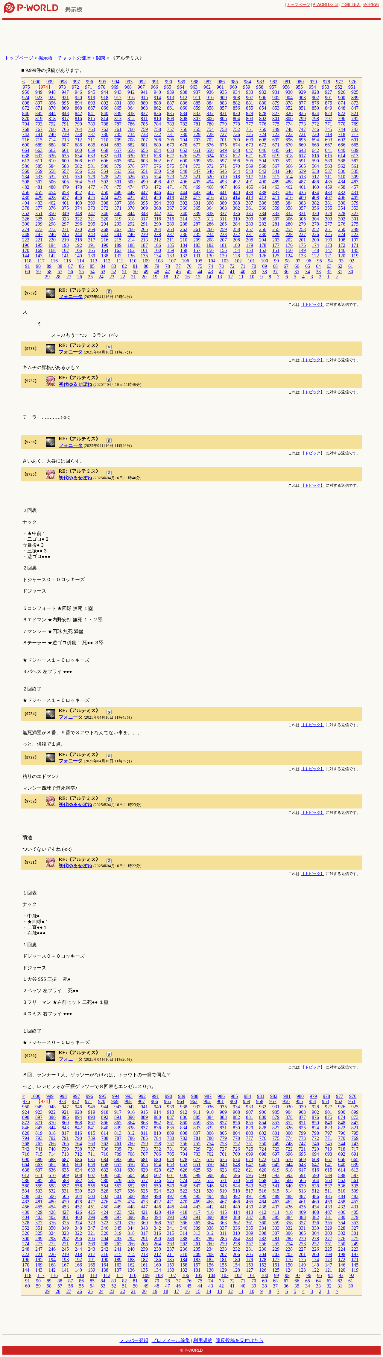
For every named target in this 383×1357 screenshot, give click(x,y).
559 (38, 171)
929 (302, 92)
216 (104, 239)
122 (315, 255)
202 (289, 239)
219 (65, 239)
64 (318, 266)
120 (341, 255)
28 (58, 276)
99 (276, 260)
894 (78, 102)
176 (289, 245)
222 (25, 239)
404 (25, 202)
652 (183, 150)
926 (341, 92)
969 (114, 87)
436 (289, 192)
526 (131, 176)
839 (117, 113)
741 (38, 134)
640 (341, 150)
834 (183, 113)
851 (302, 108)
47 (167, 271)
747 (302, 129)
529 (91, 176)
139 (91, 255)
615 (328, 155)
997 (76, 81)
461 (302, 187)
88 (59, 266)
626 (183, 155)
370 (131, 208)
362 (236, 208)
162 (131, 250)
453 (65, 192)
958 (259, 87)
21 (133, 276)
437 (275, 192)
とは (325, 4)
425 (91, 197)
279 (302, 223)
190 (104, 245)
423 (117, 197)
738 (78, 134)
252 (315, 229)
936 (210, 92)
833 (196, 113)
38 (264, 271)
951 (351, 87)
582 (78, 166)
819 (38, 118)
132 (183, 255)
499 (144, 181)
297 (65, 223)
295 (91, 223)
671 (275, 144)
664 (25, 150)
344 (131, 213)
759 (144, 129)
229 (275, 234)
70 (253, 266)
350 (52, 213)
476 (104, 187)
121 (328, 255)
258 (236, 229)
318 (131, 218)
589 (328, 160)
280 (289, 223)
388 (236, 202)
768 (25, 129)
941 (144, 92)
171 (354, 245)
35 (296, 271)
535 (354, 171)
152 (262, 250)
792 (52, 123)
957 (272, 87)
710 (104, 139)
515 (275, 176)
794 (25, 123)
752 (236, 129)
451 (91, 192)
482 (25, 187)
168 (52, 250)
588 (341, 160)
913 (170, 97)
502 (104, 181)
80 (146, 266)
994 (115, 81)
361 (249, 208)
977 (339, 81)
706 (157, 139)
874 (341, 102)
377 (38, 208)
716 (25, 139)
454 (52, 192)
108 (159, 260)
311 (223, 218)
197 (354, 239)
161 (144, 250)
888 (157, 102)
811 (144, 118)
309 (249, 218)
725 (249, 134)
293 (117, 223)
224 (341, 234)
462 (289, 187)
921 (65, 97)
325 (38, 218)
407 (328, 197)
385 (275, 202)
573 (196, 166)
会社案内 (371, 4)
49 (146, 271)
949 (38, 92)
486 (315, 181)
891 (117, 102)
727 (223, 134)
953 (325, 87)
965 (167, 87)
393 (170, 202)
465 (249, 187)
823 (328, 113)
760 (131, 129)
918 (104, 97)
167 (65, 250)
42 (221, 271)
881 (249, 102)
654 (157, 150)
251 (328, 229)
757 (170, 129)
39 (253, 271)
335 (249, 213)
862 (157, 108)
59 (38, 271)
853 (275, 108)
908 (236, 97)
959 (246, 87)
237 (170, 234)
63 (329, 266)
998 (63, 81)
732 (157, 134)
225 (328, 234)
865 (117, 108)
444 (183, 192)
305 (302, 218)
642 (315, 150)
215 (117, 239)
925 (354, 92)
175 (302, 245)
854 (262, 108)
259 (223, 229)
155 (223, 250)
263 (170, 229)
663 (38, 150)
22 (122, 276)
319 (117, 218)
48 (156, 271)
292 (131, 223)
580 (104, 166)
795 (354, 118)
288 (183, 223)
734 (131, 134)
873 (354, 102)
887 (170, 102)
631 (117, 155)
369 (144, 208)
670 (289, 144)
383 (302, 202)
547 (196, 171)
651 (196, 150)
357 (302, 208)
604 (131, 160)
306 (289, 218)
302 (341, 218)
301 (354, 218)
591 (302, 160)
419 (170, 197)
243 (91, 234)
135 (144, 255)
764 (78, 129)
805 (223, 118)
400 (78, 202)
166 (78, 250)
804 (236, 118)
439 (249, 192)
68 (275, 266)
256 (262, 229)
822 (341, 113)
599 (196, 160)
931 (275, 92)
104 (211, 260)
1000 (35, 81)
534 (25, 176)
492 (236, 181)
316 (157, 218)
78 (167, 266)
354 (341, 208)
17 (176, 276)
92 (351, 260)
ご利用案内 (351, 4)
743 (354, 129)
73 (221, 266)
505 (65, 181)
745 (328, 129)
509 (354, 176)
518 (236, 176)
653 (170, 150)
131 (196, 255)
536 (341, 171)
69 (264, 266)
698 (262, 139)
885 (196, 102)
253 (302, 229)
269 (91, 229)
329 (328, 213)
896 (52, 102)
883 (223, 102)
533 (38, 176)
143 (38, 255)
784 (157, 123)
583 (65, 166)
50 (135, 271)
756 (183, 129)
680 (157, 144)
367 (170, 208)
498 (157, 181)
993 (129, 81)
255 (275, 229)
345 (117, 213)
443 (196, 192)
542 (262, 171)
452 (78, 192)
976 (352, 81)
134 (157, 255)
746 (315, 129)
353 (354, 208)
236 (183, 234)
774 (289, 123)
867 (91, 108)
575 (170, 166)
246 (52, 234)
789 (91, 123)
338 (210, 213)
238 (157, 234)
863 (144, 108)
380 (341, 202)
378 (25, 208)
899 (354, 97)
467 (223, 187)
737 (91, 134)
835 (170, 113)
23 (112, 276)
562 (341, 166)
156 (210, 250)
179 (249, 245)
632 (104, 155)
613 (354, 155)
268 (104, 229)
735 (117, 134)
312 (210, 218)
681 (144, 144)
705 (170, 139)
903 (302, 97)
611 (38, 160)
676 (210, 144)
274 (25, 229)
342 (157, 213)
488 (289, 181)
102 (238, 260)
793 (38, 123)
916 (131, 97)
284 (236, 223)
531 (65, 176)
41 (232, 271)
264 (157, 229)
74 (210, 266)
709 (117, 139)
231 (249, 234)
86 (81, 266)
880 (262, 102)
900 (341, 97)
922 (52, 97)
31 (340, 271)
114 (80, 260)
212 (157, 239)
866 (104, 108)
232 (236, 234)
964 (180, 87)
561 (354, 166)
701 (223, 139)
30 (350, 271)
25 (90, 276)
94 (330, 260)
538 (315, 171)
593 (275, 160)
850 (315, 108)
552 (131, 171)
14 (208, 276)
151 (275, 250)
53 (103, 271)
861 (170, 108)
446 (157, 192)
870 (52, 108)
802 (262, 118)
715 (38, 139)
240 (131, 234)
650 (210, 150)
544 (236, 171)
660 (78, 150)
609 (65, 160)
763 (91, 129)
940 (157, 92)
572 (210, 166)
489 (275, 181)
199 (328, 239)
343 (144, 213)
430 (25, 197)
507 (38, 181)
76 (189, 266)
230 (262, 234)
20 (144, 276)
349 (65, 213)
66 (296, 266)
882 (236, 102)
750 (262, 129)
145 (354, 250)
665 (354, 144)
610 (52, 160)
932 (262, 92)
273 (38, 229)
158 (183, 250)
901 (328, 97)
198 (341, 239)
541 (275, 171)
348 (78, 213)
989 (181, 81)
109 (146, 260)
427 (65, 197)
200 (315, 239)
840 (104, 113)
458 (341, 187)
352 (25, 213)
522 (183, 176)
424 (104, 197)
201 (302, 239)
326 (25, 218)
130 (210, 255)
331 (302, 213)
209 (196, 239)
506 (52, 181)
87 (70, 266)
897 (38, 102)
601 (170, 160)
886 (183, 102)
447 (144, 192)
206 (236, 239)
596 (236, 160)
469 (196, 187)
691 (354, 139)
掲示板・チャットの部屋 (64, 58)
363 (223, 208)
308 (262, 218)
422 (131, 197)
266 (131, 229)
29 (47, 276)
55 (81, 271)
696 (289, 139)
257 (249, 229)
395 (144, 202)
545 (223, 171)
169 (38, 250)
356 (315, 208)
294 (104, 223)
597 (223, 160)
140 (78, 255)
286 (210, 223)
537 (328, 171)
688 (52, 144)
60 (27, 271)
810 (157, 118)
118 (27, 260)
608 (78, 160)
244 (78, 234)
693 (328, 139)
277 (328, 223)
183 (196, 245)
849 (328, 108)
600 (183, 160)
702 (210, 139)
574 (183, 166)
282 (262, 223)
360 (262, 208)
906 (262, 97)
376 (52, 208)
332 (289, 213)
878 (289, 102)
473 (144, 187)
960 (233, 87)
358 (289, 208)
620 (262, 155)
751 (249, 129)
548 (183, 171)
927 (328, 92)
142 (52, 255)
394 (157, 202)
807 (196, 118)
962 (207, 87)
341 (170, 213)
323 (65, 218)
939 (170, 92)
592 (289, 160)
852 (289, 108)
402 (52, 202)
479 (65, 187)
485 (328, 181)
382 (315, 202)
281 (275, 223)
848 (341, 108)
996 (89, 81)
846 (25, 113)
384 (289, 202)
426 (78, 197)
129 (223, 255)
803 (249, 118)
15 (198, 276)
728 (210, 134)
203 (275, 239)
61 (350, 266)
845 (38, 113)
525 (144, 176)
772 (315, 123)
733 (144, 134)
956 (286, 87)
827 (275, 113)
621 (249, 155)
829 (249, 113)
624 (210, 155)
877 (302, 102)
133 (170, 255)
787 (117, 123)
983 (260, 81)
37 (275, 271)
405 (354, 197)
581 (91, 166)
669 (302, 144)
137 (117, 255)
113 (93, 260)
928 (315, 92)
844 (52, 113)
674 (236, 144)
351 (38, 213)
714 (52, 139)
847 (354, 108)
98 (287, 260)
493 (223, 181)
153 (249, 250)
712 (78, 139)
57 (59, 271)
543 (249, 171)
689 (38, 144)
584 (52, 166)
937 (196, 92)
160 (157, 250)
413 (249, 197)
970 (101, 87)
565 (302, 166)
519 (223, 176)
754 (210, 129)
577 (144, 166)
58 (49, 271)
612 (25, 160)
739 (65, 134)
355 (328, 208)
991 (155, 81)
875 (328, 102)
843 (65, 113)
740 (52, 134)
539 (302, 171)
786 (131, 123)
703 (196, 139)
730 (183, 134)
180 (236, 245)
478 (78, 187)
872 (25, 108)
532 (52, 176)
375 (65, 208)
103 (225, 260)
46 (178, 271)
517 (249, 176)
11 (241, 276)
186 (157, 245)
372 (104, 208)
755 (196, 129)
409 (302, 197)
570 (236, 166)
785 (144, 123)
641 (328, 150)
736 (104, 134)
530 (78, 176)
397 (117, 202)
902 (315, 97)
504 (78, 181)
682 (131, 144)
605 (117, 160)
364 (210, 208)
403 (38, 202)
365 (196, 208)
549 (170, 171)
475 (117, 187)
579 (117, 166)
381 (328, 202)
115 (67, 260)
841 (91, 113)
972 (75, 87)
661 (65, 150)
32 (329, 271)
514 (289, 176)
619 (275, 155)
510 (341, 176)
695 (302, 139)
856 (236, 108)
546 (210, 171)
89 (49, 266)
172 (341, 245)
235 (196, 234)
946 (78, 92)
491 (249, 181)
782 (183, 123)
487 (302, 181)
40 (243, 271)
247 (38, 234)
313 (196, 218)
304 (315, 218)
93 (341, 260)
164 (104, 250)
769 (354, 123)
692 (341, 139)
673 (249, 144)
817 (65, 118)
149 (302, 250)
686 (78, 144)
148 (315, 250)
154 (236, 250)
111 (119, 260)
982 (273, 81)
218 (78, 239)
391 (196, 202)
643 (302, 150)
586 (25, 166)
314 (183, 218)
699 (249, 139)
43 (210, 271)
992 (142, 81)
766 (52, 129)
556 (78, 171)
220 (52, 239)
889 (144, 102)
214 (131, 239)
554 (104, 171)
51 (124, 271)
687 (65, 144)
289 (170, 223)
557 (65, 171)
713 (65, 139)
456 (25, 192)
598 (210, 160)
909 (223, 97)
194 (52, 245)
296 (78, 223)
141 (65, 255)
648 (236, 150)
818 (52, 118)
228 (289, 234)
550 (157, 171)
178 (262, 245)
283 (249, 223)
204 (262, 239)
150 (289, 250)
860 (183, 108)
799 (302, 118)
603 (144, 160)
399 (91, 202)
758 (157, 129)
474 (131, 187)
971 (88, 87)
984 (247, 81)
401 (65, 202)
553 (117, 171)
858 (210, 108)
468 (210, 187)
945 (91, 92)
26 (79, 276)
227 (302, 234)
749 (275, 129)
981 (287, 81)
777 (249, 123)
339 (196, 213)
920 (78, 97)
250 (341, 229)
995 (102, 81)
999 (50, 81)
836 (157, 113)
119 (354, 255)
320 (104, 218)
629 (144, 155)
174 (315, 245)
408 (315, 197)
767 (38, 129)
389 (223, 202)
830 (236, 113)
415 (223, 197)
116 (54, 260)
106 (185, 260)
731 (170, 134)
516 (262, 176)
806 (210, 118)
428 (52, 197)
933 (249, 92)
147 (328, 250)
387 (249, 202)
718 (341, 134)
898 (25, 102)
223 (354, 234)
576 (157, 166)
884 (210, 102)
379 (354, 202)
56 (70, 271)
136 (131, 255)
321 (91, 218)
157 (196, 250)
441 (223, 192)
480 (52, 187)
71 (243, 266)
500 (131, 181)
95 (319, 260)
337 (223, 213)
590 (315, 160)
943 (117, 92)
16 (187, 276)
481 (38, 187)
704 (183, 139)
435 (302, 192)
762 (104, 129)
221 (38, 239)
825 (302, 113)
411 (275, 197)
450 (104, 192)
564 (315, 166)
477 (91, 187)
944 (104, 92)
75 (199, 266)
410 (289, 197)
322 (78, 218)
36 (286, 271)
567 (275, 166)
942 (131, 92)
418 (183, 197)
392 (183, 202)
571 (223, 166)
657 (117, 150)
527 (117, 176)
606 (104, 160)
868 (78, 108)
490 (262, 181)
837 (144, 113)
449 (117, 192)
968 (128, 87)
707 (144, 139)
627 (170, 155)
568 (262, 166)
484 (341, 181)
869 (65, 108)
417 (196, 197)
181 (223, 245)
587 (354, 160)
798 (315, 118)
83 (113, 266)
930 (289, 92)
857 (223, 108)
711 (91, 139)
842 (78, 113)
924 (25, 97)
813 (117, 118)
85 (92, 266)
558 (52, 171)
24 (101, 276)
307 (275, 218)
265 (144, 229)
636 (52, 155)
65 (307, 266)
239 (144, 234)
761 (117, 129)
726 (236, 134)
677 (196, 144)
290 (157, 223)
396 (131, 202)
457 (354, 187)
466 (236, 187)
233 (223, 234)
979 (313, 81)
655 (144, 150)
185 (170, 245)
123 (302, 255)
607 (91, 160)
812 (131, 118)
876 (315, 102)
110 (132, 260)
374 (78, 208)
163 (117, 250)
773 (302, 123)
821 (354, 113)
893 (91, 102)
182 (210, 245)
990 (168, 81)
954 (312, 87)
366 (183, 208)
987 (208, 81)
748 (289, 129)
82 (124, 266)
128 (236, 255)
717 (354, 134)
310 (236, 218)
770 (341, 123)
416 (210, 197)
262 (183, 229)
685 (91, 144)
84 (103, 266)
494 (210, 181)
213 (144, 239)
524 (157, 176)
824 (315, 113)
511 (328, 176)
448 (131, 192)
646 (262, 150)
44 (199, 271)
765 (65, 129)
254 (289, 229)
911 (196, 97)
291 (144, 223)
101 (251, 260)
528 (104, 176)
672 (262, 144)
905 (275, 97)
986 (221, 81)
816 (78, 118)
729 (196, 134)
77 (178, 266)
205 (249, 239)
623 (223, 155)
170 (25, 250)
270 (78, 229)
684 (104, 144)
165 (91, 250)
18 (165, 276)
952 (338, 87)
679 (170, 144)
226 (315, 234)
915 (144, 97)
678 (183, 144)
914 (157, 97)
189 (117, 245)
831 (223, 113)
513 (302, 176)
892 (104, 102)
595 (249, 160)
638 (25, 155)
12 (230, 276)
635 (65, 155)
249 (354, 229)
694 (315, 139)
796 (341, 118)
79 (156, 266)
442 (210, 192)
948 (52, 92)
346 (104, 213)
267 (117, 229)
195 (38, 245)
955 (299, 87)
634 (78, 155)
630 (131, 155)
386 (262, 202)
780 (210, 123)
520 (210, 176)
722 (289, 134)
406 (341, 197)
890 (131, 102)
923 (38, 97)
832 (210, 113)
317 (144, 218)
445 (170, 192)
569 (249, 166)
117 (41, 260)
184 (183, 245)
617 (302, 155)
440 (236, 192)
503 (91, 181)
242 (104, 234)
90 (38, 266)
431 (354, 192)
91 (27, 266)
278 (315, 223)
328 (341, 213)
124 (289, 255)
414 (236, 197)
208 (210, 239)
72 (232, 266)
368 (157, 208)
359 (275, 208)
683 (117, 144)
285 (223, 223)
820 (25, 118)
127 (249, 255)
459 (328, 187)
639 (354, 150)
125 (275, 255)
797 (328, 118)
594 (262, 160)
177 (275, 245)
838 (131, 113)
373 (91, 208)
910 (210, 97)
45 (189, 271)
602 (157, 160)
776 (262, 123)
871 (38, 108)
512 (315, 176)
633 (91, 155)
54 (92, 271)
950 (25, 92)
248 (25, 234)
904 (289, 97)
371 (117, 208)
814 (104, 118)
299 (38, 223)
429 (38, 197)
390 (210, 202)
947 (65, 92)
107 (172, 260)
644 (289, 150)
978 (326, 81)
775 (275, 123)
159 (170, 250)
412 (262, 197)
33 (318, 271)
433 (328, 192)
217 (91, 239)
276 (341, 223)
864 (131, 108)
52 (113, 271)
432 (341, 192)
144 (25, 255)
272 (52, 229)
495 (196, 181)
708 (131, 139)
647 (249, 150)
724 (262, 134)
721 (302, 134)
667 (328, 144)
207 (223, 239)
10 (252, 276)
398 (104, 202)
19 (155, 276)
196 (25, 245)
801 (275, 118)
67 (286, 266)
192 (78, 245)
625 (196, 155)
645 (275, 150)
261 (196, 229)
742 (25, 134)
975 (26, 87)
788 (104, 123)
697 (275, 139)
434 (315, 192)
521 (196, 176)
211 (170, 239)
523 (170, 176)
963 (193, 87)
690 (25, 144)
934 (236, 92)
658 (104, 150)
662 (52, 150)
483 (354, 181)
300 (25, 223)
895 (65, 102)
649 (223, 150)
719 (328, 134)
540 (289, 171)
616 (315, 155)
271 (65, 229)
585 (38, 166)
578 (131, 166)
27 (68, 276)
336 (236, 213)
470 (183, 187)
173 (328, 245)
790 (78, 123)
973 (62, 87)
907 (249, 97)
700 (236, 139)
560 (25, 171)
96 (308, 260)
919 (91, 97)
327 (354, 213)
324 (52, 218)
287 (196, 223)
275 (354, 223)
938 (183, 92)
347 (91, 213)
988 (194, 81)
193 (65, 245)
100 (264, 260)
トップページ (298, 4)
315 (170, 218)
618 (289, 155)
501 (117, 181)
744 (341, 129)
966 (154, 87)
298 (52, 223)
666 (341, 144)
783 (170, 123)
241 (117, 234)
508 (25, 181)
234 (210, 234)
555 (91, 171)
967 (141, 87)
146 (341, 250)
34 (307, 271)
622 (236, 155)
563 (328, 166)
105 (198, 260)
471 (170, 187)
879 (275, 102)
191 (91, 245)
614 (341, 155)
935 (223, 92)
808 (183, 118)
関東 (101, 58)
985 (234, 81)
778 (236, 123)
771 (328, 123)
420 (157, 197)
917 (117, 97)
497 (170, 181)
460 (315, 187)
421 (144, 197)
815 (91, 118)
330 (315, 213)
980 (300, 81)
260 (210, 229)
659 (91, 150)
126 (262, 255)
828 (262, 113)
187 (144, 245)
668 (315, 144)
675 (223, 144)
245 (65, 234)
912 (183, 97)
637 (38, 155)
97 (298, 260)
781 (196, 123)
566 (289, 166)
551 (144, 171)
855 (249, 108)
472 (157, 187)
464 (262, 187)
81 (135, 266)
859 (196, 108)
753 (223, 129)
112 (106, 260)
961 (220, 87)
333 (275, 213)
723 (275, 134)
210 (183, 239)
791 (65, 123)
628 (157, 155)
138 (104, 255)
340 (183, 213)
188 (131, 245)
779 (223, 123)
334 (262, 213)
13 (219, 276)
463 (275, 187)
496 (183, 181)
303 (328, 218)
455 (38, 192)
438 (262, 192)
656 (131, 150)
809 (170, 118)
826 (289, 113)
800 (289, 118)
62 (340, 266)
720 (315, 134)
